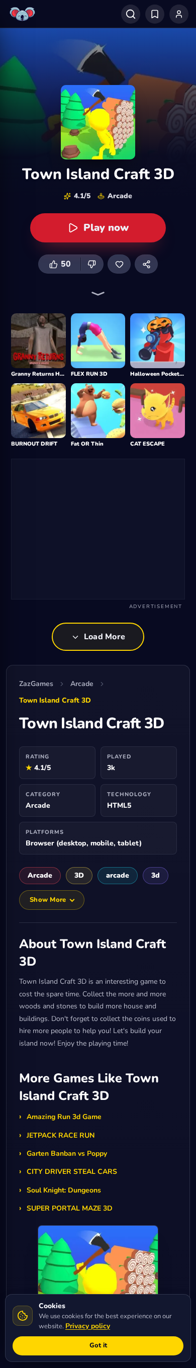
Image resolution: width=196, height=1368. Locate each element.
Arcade (81, 684)
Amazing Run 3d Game (64, 1117)
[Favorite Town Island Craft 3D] (119, 264)
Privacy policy (87, 1326)
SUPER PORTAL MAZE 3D (70, 1208)
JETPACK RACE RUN (60, 1135)
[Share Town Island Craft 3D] (146, 264)
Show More (48, 899)
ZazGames (36, 684)
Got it (98, 1345)
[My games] (154, 14)
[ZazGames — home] (24, 14)
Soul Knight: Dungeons (64, 1190)
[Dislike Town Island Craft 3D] (92, 264)
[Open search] (130, 14)
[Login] (178, 14)
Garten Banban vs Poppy (67, 1153)
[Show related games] (98, 294)
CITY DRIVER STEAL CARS (72, 1171)
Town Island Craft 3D (55, 700)
